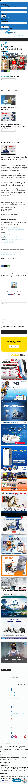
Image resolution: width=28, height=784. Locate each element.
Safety (14, 258)
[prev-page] (1, 162)
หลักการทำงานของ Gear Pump (10, 143)
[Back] (1, 2)
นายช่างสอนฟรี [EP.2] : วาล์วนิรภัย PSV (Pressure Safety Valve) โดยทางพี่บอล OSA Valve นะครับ (13, 126)
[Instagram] (12, 294)
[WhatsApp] (8, 71)
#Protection (11, 254)
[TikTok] (14, 294)
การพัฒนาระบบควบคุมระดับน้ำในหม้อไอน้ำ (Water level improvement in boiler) (7, 275)
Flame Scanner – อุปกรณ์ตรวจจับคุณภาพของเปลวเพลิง (21, 274)
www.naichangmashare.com (13, 227)
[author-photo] (14, 288)
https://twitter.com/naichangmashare (14, 239)
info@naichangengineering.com (19, 713)
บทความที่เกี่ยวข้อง (6, 77)
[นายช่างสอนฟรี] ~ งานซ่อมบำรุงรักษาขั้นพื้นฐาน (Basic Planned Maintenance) (14, 158)
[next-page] (2, 162)
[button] (2, 39)
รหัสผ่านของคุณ (4, 14)
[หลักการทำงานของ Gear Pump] (14, 135)
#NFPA (15, 254)
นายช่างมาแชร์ (14, 290)
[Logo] (10, 48)
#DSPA (10, 253)
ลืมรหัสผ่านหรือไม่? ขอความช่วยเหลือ (9, 18)
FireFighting (10, 258)
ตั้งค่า (4, 751)
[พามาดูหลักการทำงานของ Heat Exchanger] (14, 100)
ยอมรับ (1, 754)
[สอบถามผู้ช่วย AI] (24, 780)
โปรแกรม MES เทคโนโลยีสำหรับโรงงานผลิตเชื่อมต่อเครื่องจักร (14, 92)
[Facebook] (2, 71)
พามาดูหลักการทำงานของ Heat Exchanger (10, 108)
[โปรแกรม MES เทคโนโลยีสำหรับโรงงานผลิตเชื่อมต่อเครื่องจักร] (14, 83)
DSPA (5, 258)
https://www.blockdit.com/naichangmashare (13, 234)
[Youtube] (19, 294)
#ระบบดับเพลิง (15, 253)
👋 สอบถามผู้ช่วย (16, 780)
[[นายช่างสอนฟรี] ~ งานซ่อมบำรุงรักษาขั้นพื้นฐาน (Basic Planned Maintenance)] (14, 150)
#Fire (19, 253)
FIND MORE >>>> (22, 684)
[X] (5, 71)
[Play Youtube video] (14, 62)
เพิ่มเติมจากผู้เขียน (15, 77)
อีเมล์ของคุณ (4, 25)
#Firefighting (4, 254)
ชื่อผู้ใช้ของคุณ (4, 10)
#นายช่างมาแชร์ (4, 253)
